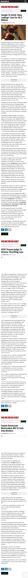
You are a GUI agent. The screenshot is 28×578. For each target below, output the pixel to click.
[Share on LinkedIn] (6, 229)
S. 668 (13, 462)
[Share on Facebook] (2, 229)
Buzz (19, 197)
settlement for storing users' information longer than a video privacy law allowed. (13, 203)
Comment (4, 234)
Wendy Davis (5, 22)
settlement (10, 198)
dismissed (14, 163)
